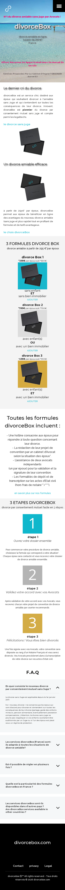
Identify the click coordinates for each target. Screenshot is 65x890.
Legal (48, 865)
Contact (18, 865)
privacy (34, 865)
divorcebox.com (32, 842)
